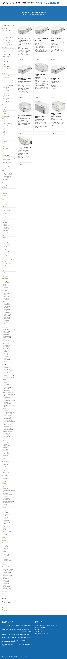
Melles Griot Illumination (8, 158)
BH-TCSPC (5, 251)
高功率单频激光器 (8, 429)
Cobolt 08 (5, 92)
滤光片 (4, 301)
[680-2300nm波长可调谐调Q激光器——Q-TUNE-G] (58, 30)
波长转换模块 (6, 178)
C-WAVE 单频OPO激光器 (9, 394)
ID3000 (4, 136)
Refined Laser (7, 410)
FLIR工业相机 (6, 514)
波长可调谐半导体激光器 (9, 421)
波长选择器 (5, 230)
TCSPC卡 (5, 546)
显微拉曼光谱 (7, 560)
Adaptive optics (5, 30)
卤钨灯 (5, 385)
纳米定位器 (5, 348)
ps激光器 (6, 436)
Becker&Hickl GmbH (6, 68)
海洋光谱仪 (5, 453)
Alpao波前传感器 (6, 42)
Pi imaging (4, 195)
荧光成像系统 (6, 499)
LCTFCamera (5, 148)
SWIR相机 (5, 520)
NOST (3, 182)
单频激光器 (6, 417)
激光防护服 (5, 580)
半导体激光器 (7, 413)
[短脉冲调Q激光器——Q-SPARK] (42, 68)
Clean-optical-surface (7, 80)
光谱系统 (4, 440)
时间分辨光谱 (6, 452)
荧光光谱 (5, 457)
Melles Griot (4, 155)
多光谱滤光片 (7, 307)
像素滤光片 (6, 303)
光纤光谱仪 (5, 222)
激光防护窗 (5, 583)
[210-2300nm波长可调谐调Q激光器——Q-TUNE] (25, 69)
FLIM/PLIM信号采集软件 (8, 329)
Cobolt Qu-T (5, 96)
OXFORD (4, 187)
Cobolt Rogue (6, 98)
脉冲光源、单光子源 (7, 431)
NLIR (3, 170)
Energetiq (4, 109)
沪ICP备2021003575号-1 (24, 656)
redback (3, 201)
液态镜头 (4, 564)
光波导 (4, 221)
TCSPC (3, 249)
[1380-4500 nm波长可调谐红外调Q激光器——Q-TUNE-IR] (42, 30)
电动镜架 (6, 358)
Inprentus (4, 141)
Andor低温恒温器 (6, 50)
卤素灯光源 (5, 227)
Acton (3, 28)
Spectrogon (4, 242)
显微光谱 (6, 559)
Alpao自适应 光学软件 (8, 44)
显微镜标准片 (6, 298)
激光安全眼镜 (6, 574)
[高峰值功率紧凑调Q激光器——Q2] (58, 106)
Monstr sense (5, 166)
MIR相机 (5, 517)
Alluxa (3, 32)
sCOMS (4, 519)
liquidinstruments (5, 150)
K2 (2, 143)
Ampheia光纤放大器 (7, 85)
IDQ (2, 120)
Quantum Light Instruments (8, 197)
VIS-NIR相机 (5, 522)
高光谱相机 (5, 458)
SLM (3, 235)
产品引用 (4, 270)
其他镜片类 (6, 304)
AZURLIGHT (4, 66)
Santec (3, 206)
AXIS (3, 64)
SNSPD (4, 469)
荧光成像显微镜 (6, 498)
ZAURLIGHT (4, 268)
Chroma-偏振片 (6, 76)
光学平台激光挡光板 (7, 571)
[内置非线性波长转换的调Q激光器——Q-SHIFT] (25, 107)
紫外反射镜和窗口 (8, 314)
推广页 (3, 538)
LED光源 (6, 374)
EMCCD (4, 512)
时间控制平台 (5, 542)
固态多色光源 (7, 387)
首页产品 (4, 593)
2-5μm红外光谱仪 (7, 173)
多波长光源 (5, 367)
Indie (3, 139)
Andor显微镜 (6, 54)
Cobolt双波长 (7, 372)
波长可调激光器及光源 (8, 392)
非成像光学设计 (6, 337)
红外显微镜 (5, 496)
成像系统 (4, 486)
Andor (3, 47)
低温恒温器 (4, 276)
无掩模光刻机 (5, 540)
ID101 (4, 129)
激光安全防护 (5, 566)
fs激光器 (6, 433)
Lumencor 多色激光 (8, 375)
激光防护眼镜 (6, 582)
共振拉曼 (5, 444)
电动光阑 (6, 355)
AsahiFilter (4, 61)
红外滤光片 (6, 320)
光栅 (4, 295)
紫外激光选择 (7, 317)
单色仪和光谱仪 (5, 475)
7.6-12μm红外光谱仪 (7, 174)
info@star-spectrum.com (42, 633)
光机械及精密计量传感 (7, 341)
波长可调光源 (6, 228)
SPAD (4, 470)
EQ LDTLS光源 (7, 399)
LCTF (3, 146)
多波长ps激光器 (7, 418)
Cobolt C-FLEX (6, 93)
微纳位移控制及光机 (7, 345)
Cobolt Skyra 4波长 (8, 371)
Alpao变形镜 (5, 41)
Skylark (3, 216)
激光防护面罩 (6, 586)
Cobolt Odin (5, 95)
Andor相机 (5, 56)
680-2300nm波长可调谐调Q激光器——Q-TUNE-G (57, 39)
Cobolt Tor (5, 101)
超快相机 (5, 533)
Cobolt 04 (5, 87)
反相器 (4, 284)
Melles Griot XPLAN (7, 162)
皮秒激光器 (6, 424)
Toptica (3, 255)
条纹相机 (5, 528)
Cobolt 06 (5, 90)
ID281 (4, 134)
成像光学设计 (6, 334)
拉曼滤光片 (6, 309)
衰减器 (4, 285)
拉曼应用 (4, 507)
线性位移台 (6, 359)
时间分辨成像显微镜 (7, 495)
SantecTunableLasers (7, 210)
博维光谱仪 (4, 481)
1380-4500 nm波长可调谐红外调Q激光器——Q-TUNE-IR (41, 39)
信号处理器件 (5, 278)
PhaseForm (4, 193)
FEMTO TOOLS (6, 190)
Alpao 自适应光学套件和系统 (9, 37)
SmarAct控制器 (7, 350)
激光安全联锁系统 (7, 575)
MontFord (4, 168)
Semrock (4, 213)
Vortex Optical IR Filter (7, 259)
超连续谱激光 (7, 390)
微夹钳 (5, 351)
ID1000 (4, 128)
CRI (2, 104)
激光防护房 (5, 578)
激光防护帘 (5, 577)
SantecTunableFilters (7, 209)
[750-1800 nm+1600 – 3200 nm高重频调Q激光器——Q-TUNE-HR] (25, 30)
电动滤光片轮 (7, 356)
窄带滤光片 (6, 311)
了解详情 (21, 59)
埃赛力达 (4, 483)
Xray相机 (5, 523)
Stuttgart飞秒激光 (6, 244)
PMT (4, 467)
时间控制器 (5, 548)
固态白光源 (6, 389)
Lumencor (4, 153)
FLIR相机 (4, 114)
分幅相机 (5, 526)
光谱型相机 (5, 525)
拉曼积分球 (5, 449)
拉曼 (4, 273)
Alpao (3, 35)
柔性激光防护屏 (6, 572)
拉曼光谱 (5, 447)
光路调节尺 (5, 224)
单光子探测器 (5, 461)
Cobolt (3, 83)
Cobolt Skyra (6, 99)
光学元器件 (4, 290)
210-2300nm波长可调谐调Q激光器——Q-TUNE (24, 79)
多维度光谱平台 (6, 446)
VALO (3, 257)
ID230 (4, 132)
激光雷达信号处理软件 (8, 336)
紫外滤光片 (6, 315)
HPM (4, 466)
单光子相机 (5, 472)
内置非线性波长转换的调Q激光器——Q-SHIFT (25, 116)
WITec (3, 265)
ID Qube (4, 125)
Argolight (4, 59)
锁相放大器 (5, 287)
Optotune (4, 185)
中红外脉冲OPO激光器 (9, 412)
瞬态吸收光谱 (6, 455)
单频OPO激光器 (7, 415)
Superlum (4, 246)
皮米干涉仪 (5, 346)
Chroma (3, 73)
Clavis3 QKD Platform (7, 123)
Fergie (3, 111)
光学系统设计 (6, 331)
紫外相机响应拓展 (8, 318)
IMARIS (4, 281)
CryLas (3, 107)
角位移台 (6, 361)
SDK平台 (5, 545)
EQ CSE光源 (6, 397)
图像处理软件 (6, 333)
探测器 (3, 510)
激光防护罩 (5, 585)
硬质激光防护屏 (6, 588)
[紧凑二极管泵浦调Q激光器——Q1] (25, 141)
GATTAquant (5, 116)
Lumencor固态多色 (8, 377)
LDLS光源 (6, 381)
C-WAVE (4, 71)
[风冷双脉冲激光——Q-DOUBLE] (58, 69)
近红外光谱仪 (6, 478)
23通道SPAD (5, 464)
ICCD (4, 515)
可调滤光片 (6, 306)
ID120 (4, 131)
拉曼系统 (5, 450)
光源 (3, 364)
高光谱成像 (5, 232)
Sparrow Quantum (6, 240)
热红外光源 (5, 179)
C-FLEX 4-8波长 (7, 369)
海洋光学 (4, 551)
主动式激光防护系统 (7, 569)
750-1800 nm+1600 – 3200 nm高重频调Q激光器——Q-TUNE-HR (24, 40)
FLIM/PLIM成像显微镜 (7, 488)
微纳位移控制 (6, 343)
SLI (2, 218)
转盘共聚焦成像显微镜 (8, 501)
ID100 (4, 126)
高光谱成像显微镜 (7, 502)
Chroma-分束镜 (6, 77)
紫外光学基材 (7, 312)
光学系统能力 (5, 327)
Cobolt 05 (5, 88)
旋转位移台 (6, 353)
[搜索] (63, 3)
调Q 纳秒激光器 (7, 426)
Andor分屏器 (6, 53)
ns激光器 (6, 435)
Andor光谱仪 (6, 51)
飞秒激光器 (6, 428)
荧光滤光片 (6, 322)
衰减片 (5, 323)
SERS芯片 (5, 293)
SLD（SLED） (7, 384)
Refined (3, 204)
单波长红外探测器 (7, 176)
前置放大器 (5, 282)
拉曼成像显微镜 (6, 493)
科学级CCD (5, 530)
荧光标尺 (4, 591)
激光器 (4, 408)
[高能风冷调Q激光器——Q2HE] (42, 107)
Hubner (3, 118)
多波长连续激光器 (8, 420)
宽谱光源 (5, 379)
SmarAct (4, 237)
